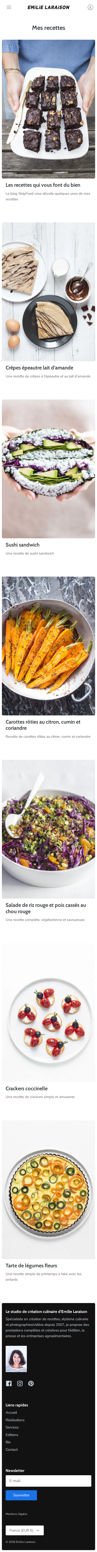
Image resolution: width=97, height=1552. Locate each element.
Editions (12, 1434)
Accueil (11, 1412)
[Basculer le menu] (9, 7)
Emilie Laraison (25, 1542)
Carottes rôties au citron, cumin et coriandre (43, 725)
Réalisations (15, 1420)
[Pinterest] (30, 1383)
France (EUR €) (21, 1530)
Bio (8, 1442)
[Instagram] (19, 1383)
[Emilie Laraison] (48, 7)
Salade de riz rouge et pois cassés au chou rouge (46, 908)
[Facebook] (8, 1383)
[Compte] (88, 7)
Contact (12, 1449)
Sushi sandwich (23, 545)
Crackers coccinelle (27, 1088)
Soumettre (21, 1495)
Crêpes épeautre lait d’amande (39, 368)
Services (12, 1427)
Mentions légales (16, 1514)
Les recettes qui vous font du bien (43, 185)
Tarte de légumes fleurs (31, 1265)
